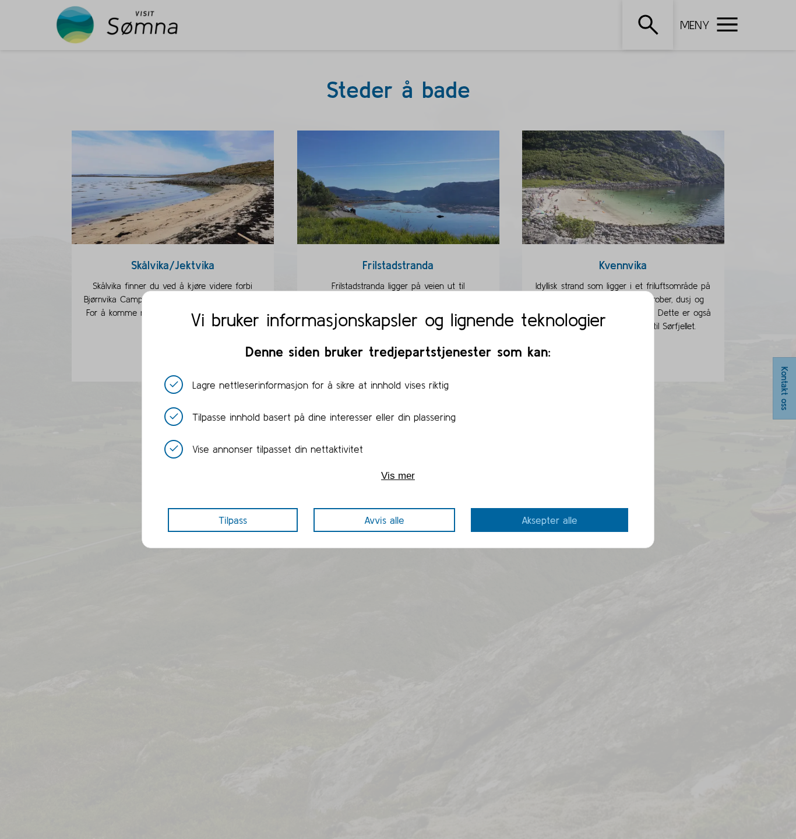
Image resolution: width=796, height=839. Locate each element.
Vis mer (398, 475)
